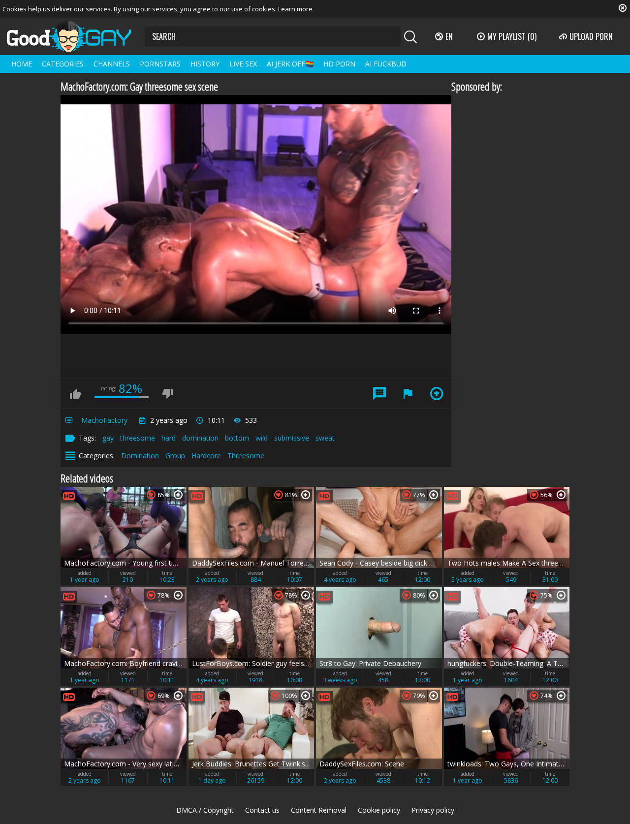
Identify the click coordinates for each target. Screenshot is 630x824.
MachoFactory (104, 420)
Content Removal (318, 810)
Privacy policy (432, 810)
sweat (325, 438)
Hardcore (206, 455)
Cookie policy (379, 810)
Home (21, 63)
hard (168, 438)
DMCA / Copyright (205, 810)
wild (261, 438)
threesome (137, 438)
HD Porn (339, 63)
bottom (237, 438)
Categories (63, 63)
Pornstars (160, 63)
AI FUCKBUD (386, 63)
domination (200, 438)
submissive (291, 438)
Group (175, 455)
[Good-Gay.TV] (75, 36)
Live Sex (243, 63)
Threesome (245, 455)
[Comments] (379, 394)
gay (108, 438)
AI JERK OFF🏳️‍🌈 (290, 63)
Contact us (262, 810)
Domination (140, 455)
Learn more (295, 8)
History (205, 63)
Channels (112, 63)
